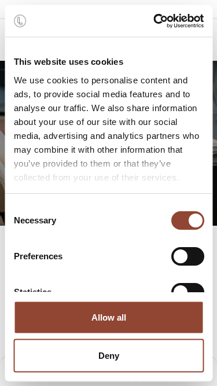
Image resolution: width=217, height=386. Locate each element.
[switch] (187, 256)
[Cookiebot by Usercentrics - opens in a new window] (154, 20)
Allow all (108, 317)
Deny (108, 355)
